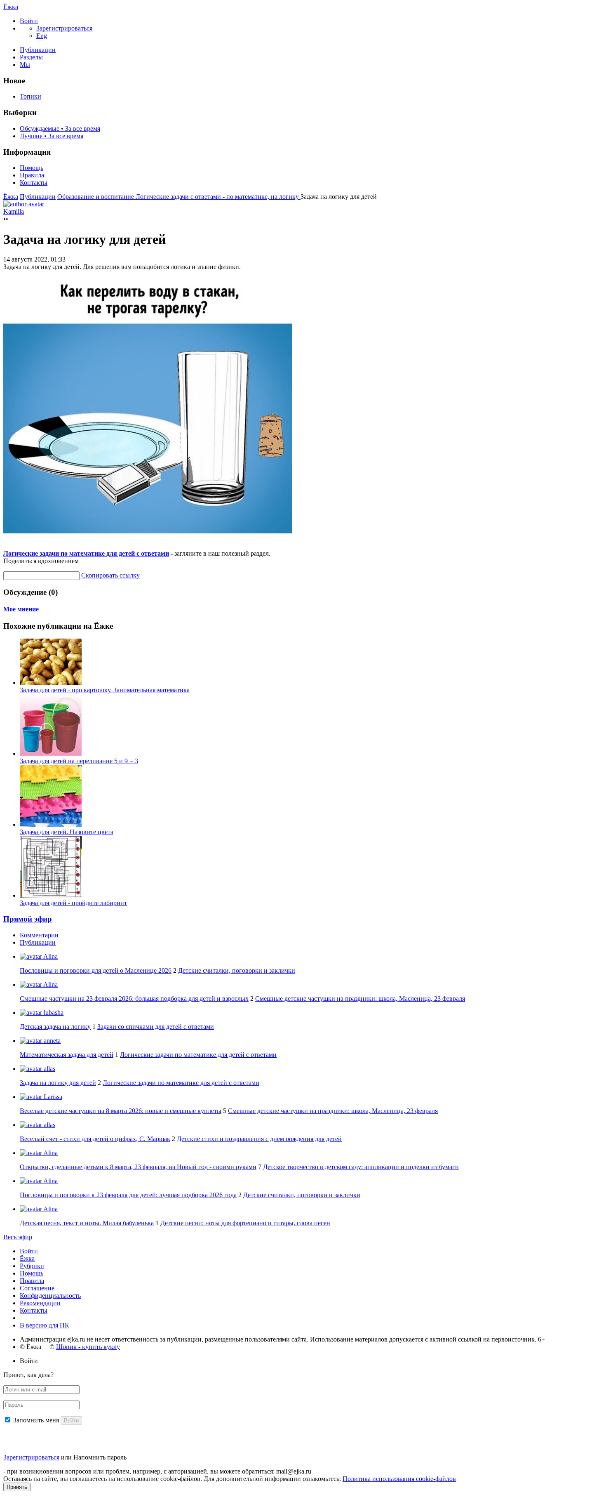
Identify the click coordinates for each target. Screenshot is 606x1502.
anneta (51, 1040)
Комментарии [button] (39, 934)
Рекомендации (40, 1302)
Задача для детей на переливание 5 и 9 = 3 (79, 760)
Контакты (33, 182)
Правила (32, 175)
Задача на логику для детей (58, 1082)
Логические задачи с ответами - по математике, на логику (218, 196)
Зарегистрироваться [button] (64, 28)
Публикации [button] (38, 942)
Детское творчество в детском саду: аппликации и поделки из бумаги (361, 1166)
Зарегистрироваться (31, 1457)
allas (48, 1068)
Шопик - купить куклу (88, 1346)
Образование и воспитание (96, 196)
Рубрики (32, 1265)
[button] (29, 20)
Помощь (31, 167)
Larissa (52, 1096)
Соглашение (37, 1288)
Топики (30, 96)
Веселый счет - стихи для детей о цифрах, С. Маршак (95, 1138)
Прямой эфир (27, 919)
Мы (25, 64)
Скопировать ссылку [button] (110, 575)
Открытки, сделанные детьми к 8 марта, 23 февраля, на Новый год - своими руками (138, 1166)
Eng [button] (41, 35)
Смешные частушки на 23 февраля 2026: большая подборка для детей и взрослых (134, 998)
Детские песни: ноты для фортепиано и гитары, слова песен (245, 1222)
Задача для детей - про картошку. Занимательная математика (105, 689)
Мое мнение (21, 609)
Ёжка (10, 6)
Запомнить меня (36, 1420)
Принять (17, 1487)
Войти (29, 1250)
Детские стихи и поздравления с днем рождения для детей (259, 1138)
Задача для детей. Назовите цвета (66, 831)
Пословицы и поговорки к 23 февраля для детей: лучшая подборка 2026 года (128, 1194)
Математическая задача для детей (66, 1054)
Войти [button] (29, 1360)
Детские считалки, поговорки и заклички (236, 970)
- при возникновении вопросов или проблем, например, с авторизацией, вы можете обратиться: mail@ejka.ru (157, 1471)
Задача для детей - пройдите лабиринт (73, 902)
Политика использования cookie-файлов (399, 1478)
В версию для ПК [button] (44, 1325)
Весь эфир (17, 1236)
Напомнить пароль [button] (100, 1457)
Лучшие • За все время (51, 135)
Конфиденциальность (50, 1295)
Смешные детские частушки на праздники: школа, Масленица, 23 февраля (360, 998)
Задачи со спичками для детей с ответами (155, 1026)
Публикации (38, 49)
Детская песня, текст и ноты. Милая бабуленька (87, 1222)
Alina (50, 956)
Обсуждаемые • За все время (60, 128)
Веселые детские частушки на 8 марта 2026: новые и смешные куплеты (120, 1110)
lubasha (52, 1012)
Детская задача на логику (55, 1026)
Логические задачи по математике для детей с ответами (86, 553)
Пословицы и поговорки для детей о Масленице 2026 (95, 970)
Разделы (31, 57)
